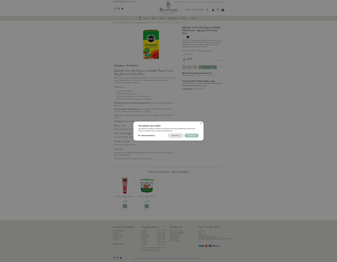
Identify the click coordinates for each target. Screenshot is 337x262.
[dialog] (168, 131)
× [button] (200, 123)
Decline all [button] (176, 135)
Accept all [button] (191, 135)
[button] (146, 136)
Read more (169, 131)
